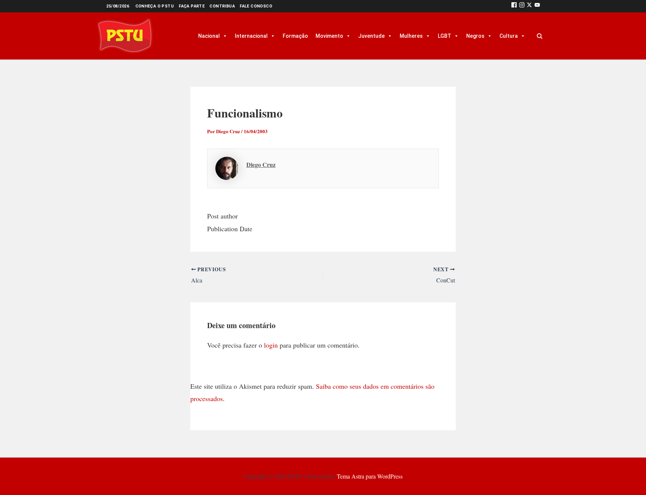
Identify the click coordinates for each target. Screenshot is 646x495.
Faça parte (191, 6)
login (271, 344)
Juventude (371, 36)
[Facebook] (514, 6)
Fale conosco (256, 6)
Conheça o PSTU (154, 6)
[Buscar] (539, 36)
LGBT (444, 36)
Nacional (209, 36)
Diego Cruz (261, 164)
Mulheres (411, 36)
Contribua (222, 6)
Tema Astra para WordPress (370, 476)
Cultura (508, 36)
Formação (295, 36)
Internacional (251, 36)
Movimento (329, 36)
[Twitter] (529, 6)
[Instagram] (522, 6)
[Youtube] (537, 6)
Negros (475, 36)
